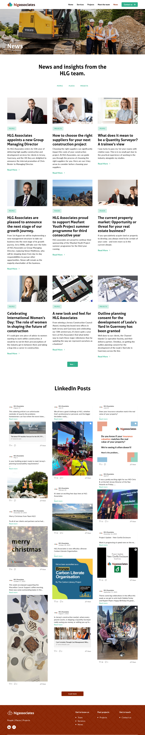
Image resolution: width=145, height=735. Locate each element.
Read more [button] (13, 419)
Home (70, 4)
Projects (90, 4)
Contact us (126, 717)
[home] (21, 4)
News (115, 4)
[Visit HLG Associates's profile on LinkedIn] (11, 407)
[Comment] (14, 445)
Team (80, 717)
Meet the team (104, 4)
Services (80, 4)
